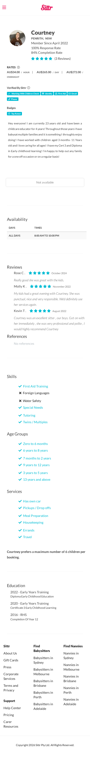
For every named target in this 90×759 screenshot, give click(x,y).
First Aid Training (35, 386)
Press (7, 667)
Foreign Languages (35, 393)
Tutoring (28, 415)
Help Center (12, 708)
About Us (10, 653)
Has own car (31, 501)
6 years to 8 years (35, 450)
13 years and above (36, 479)
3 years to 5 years (35, 473)
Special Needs (32, 407)
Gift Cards (10, 660)
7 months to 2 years (36, 458)
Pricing (8, 715)
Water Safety (31, 401)
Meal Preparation (35, 516)
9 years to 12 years (36, 465)
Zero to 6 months (35, 444)
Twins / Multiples (35, 422)
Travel (27, 537)
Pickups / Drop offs (36, 508)
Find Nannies (73, 646)
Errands (28, 530)
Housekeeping (32, 522)
